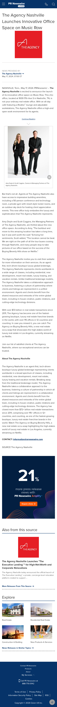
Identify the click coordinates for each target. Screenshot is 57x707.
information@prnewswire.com (28, 439)
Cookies (28, 698)
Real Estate (7, 620)
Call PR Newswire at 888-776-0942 (29, 682)
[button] (28, 44)
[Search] (53, 4)
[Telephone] (46, 4)
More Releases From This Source (16, 586)
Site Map (38, 695)
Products (28, 669)
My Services (27, 675)
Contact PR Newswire (28, 665)
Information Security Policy (19, 695)
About (28, 672)
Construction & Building (12, 642)
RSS (47, 695)
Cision (33, 702)
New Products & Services (41, 642)
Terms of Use (20, 691)
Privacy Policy (35, 691)
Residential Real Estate (40, 620)
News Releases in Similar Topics (16, 648)
